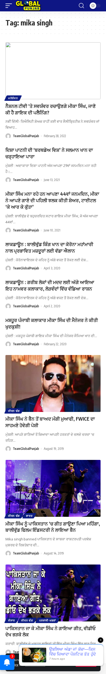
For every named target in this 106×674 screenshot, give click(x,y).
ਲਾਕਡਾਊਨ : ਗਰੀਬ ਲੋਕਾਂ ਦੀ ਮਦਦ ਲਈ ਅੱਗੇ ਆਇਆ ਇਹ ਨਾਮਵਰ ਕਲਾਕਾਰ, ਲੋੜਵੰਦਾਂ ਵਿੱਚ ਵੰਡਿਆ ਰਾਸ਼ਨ (49, 285)
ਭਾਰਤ (29, 515)
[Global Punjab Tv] (28, 5)
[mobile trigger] (10, 5)
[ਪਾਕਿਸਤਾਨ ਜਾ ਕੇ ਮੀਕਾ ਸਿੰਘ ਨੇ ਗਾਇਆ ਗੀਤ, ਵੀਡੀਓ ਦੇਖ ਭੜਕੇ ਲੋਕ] (53, 593)
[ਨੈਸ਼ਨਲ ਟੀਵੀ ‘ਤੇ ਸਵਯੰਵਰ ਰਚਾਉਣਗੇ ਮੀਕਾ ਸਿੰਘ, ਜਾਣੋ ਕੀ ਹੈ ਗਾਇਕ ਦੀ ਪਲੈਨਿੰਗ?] (53, 70)
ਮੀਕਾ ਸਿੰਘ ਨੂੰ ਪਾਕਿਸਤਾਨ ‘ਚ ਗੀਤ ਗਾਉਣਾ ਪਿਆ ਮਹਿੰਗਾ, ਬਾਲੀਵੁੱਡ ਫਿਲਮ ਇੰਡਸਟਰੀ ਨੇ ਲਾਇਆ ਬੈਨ (52, 527)
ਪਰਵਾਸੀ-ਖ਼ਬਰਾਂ (47, 620)
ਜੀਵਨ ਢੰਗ (14, 410)
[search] (81, 5)
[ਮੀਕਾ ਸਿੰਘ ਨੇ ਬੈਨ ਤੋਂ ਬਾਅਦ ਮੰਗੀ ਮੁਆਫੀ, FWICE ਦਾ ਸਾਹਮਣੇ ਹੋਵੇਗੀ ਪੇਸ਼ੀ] (53, 383)
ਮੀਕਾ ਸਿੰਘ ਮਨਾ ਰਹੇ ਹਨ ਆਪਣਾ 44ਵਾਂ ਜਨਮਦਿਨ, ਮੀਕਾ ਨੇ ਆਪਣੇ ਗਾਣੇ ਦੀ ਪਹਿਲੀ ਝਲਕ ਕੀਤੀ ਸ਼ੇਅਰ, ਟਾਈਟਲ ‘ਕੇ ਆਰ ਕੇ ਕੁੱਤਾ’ (52, 200)
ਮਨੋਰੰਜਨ (13, 98)
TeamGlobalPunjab (26, 136)
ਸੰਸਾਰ (11, 620)
